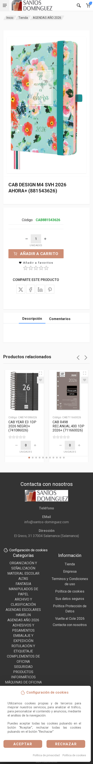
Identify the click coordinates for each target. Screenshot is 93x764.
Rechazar (66, 744)
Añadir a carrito (39, 253)
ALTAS (23, 579)
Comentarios (60, 319)
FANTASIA (23, 584)
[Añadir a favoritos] (40, 380)
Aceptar (22, 744)
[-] (26, 238)
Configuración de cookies (28, 550)
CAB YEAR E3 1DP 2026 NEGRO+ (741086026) (22, 426)
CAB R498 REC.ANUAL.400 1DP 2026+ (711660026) (68, 426)
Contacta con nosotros (70, 625)
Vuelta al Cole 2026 (70, 619)
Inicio (9, 17)
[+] (45, 238)
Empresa (70, 571)
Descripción (32, 319)
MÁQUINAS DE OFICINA (23, 682)
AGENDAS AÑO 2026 (47, 17)
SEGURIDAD (23, 667)
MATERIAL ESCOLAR (23, 573)
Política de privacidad (46, 755)
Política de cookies (74, 755)
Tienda (23, 17)
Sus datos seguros (69, 599)
